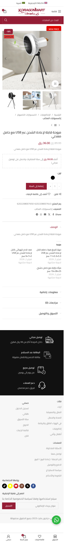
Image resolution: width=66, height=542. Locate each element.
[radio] (59, 178)
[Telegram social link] (37, 214)
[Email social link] (45, 214)
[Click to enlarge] (55, 83)
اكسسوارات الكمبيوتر (27, 114)
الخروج (26, 425)
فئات (59, 401)
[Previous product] (59, 125)
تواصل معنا (56, 454)
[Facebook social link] (53, 214)
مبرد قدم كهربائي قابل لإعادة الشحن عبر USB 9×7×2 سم (21, 253)
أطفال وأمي (56, 434)
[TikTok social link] (4, 486)
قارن (27, 436)
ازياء (60, 407)
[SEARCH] (5, 20)
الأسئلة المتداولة (54, 448)
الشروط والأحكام (54, 476)
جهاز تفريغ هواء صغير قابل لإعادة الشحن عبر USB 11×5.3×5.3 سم (49, 253)
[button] (58, 58)
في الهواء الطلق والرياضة (50, 423)
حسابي (25, 403)
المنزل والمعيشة (54, 412)
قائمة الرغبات (22, 430)
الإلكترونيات (45, 114)
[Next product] (52, 125)
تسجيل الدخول (22, 408)
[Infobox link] (32, 340)
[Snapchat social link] (10, 486)
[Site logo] (31, 11)
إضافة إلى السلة (36, 186)
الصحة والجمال (55, 418)
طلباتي (26, 414)
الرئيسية (57, 114)
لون (59, 173)
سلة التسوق (23, 419)
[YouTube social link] (16, 486)
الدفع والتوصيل (54, 465)
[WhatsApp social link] (41, 214)
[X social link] (49, 214)
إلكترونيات (57, 429)
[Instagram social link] (21, 486)
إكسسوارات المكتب (52, 118)
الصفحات (57, 443)
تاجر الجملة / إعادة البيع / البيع (48, 459)
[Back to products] (55, 125)
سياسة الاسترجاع (54, 470)
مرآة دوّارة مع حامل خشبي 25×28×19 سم (49, 269)
